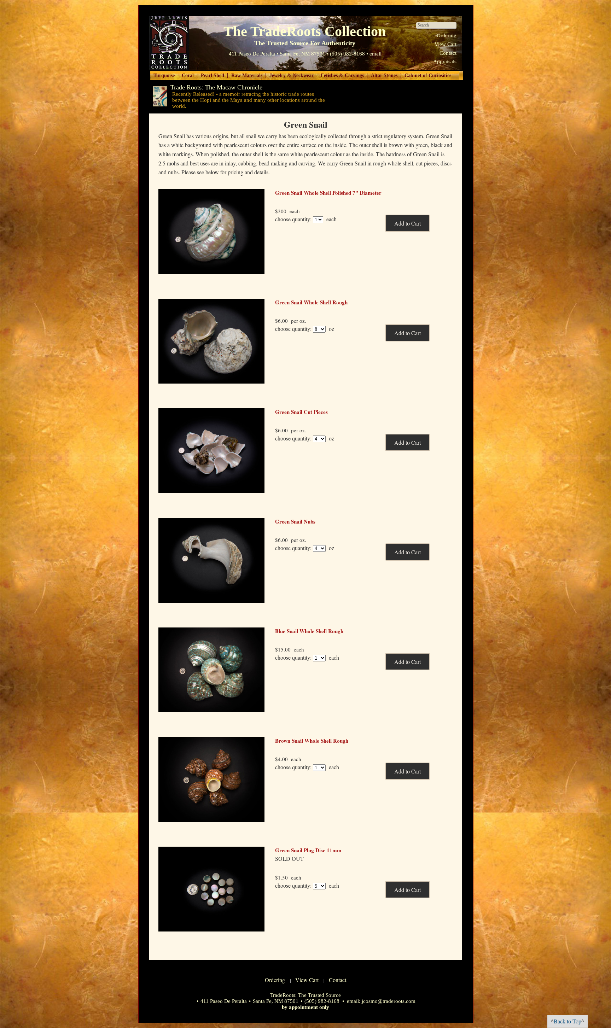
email (375, 54)
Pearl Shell (212, 75)
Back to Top (567, 1021)
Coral (188, 75)
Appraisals (444, 61)
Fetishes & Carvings (342, 75)
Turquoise (164, 75)
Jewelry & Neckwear (291, 75)
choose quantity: (293, 219)
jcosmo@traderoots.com (388, 1001)
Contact (448, 53)
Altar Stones (384, 75)
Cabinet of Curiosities (428, 75)
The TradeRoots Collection (169, 43)
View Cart (445, 44)
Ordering (446, 35)
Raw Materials (246, 75)
